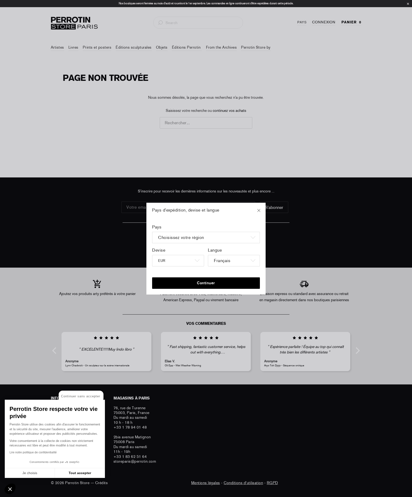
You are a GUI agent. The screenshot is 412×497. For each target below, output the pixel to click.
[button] (10, 489)
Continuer (206, 282)
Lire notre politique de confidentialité (33, 452)
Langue (215, 250)
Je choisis (29, 473)
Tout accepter (80, 473)
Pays (156, 227)
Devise (158, 250)
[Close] (263, 212)
